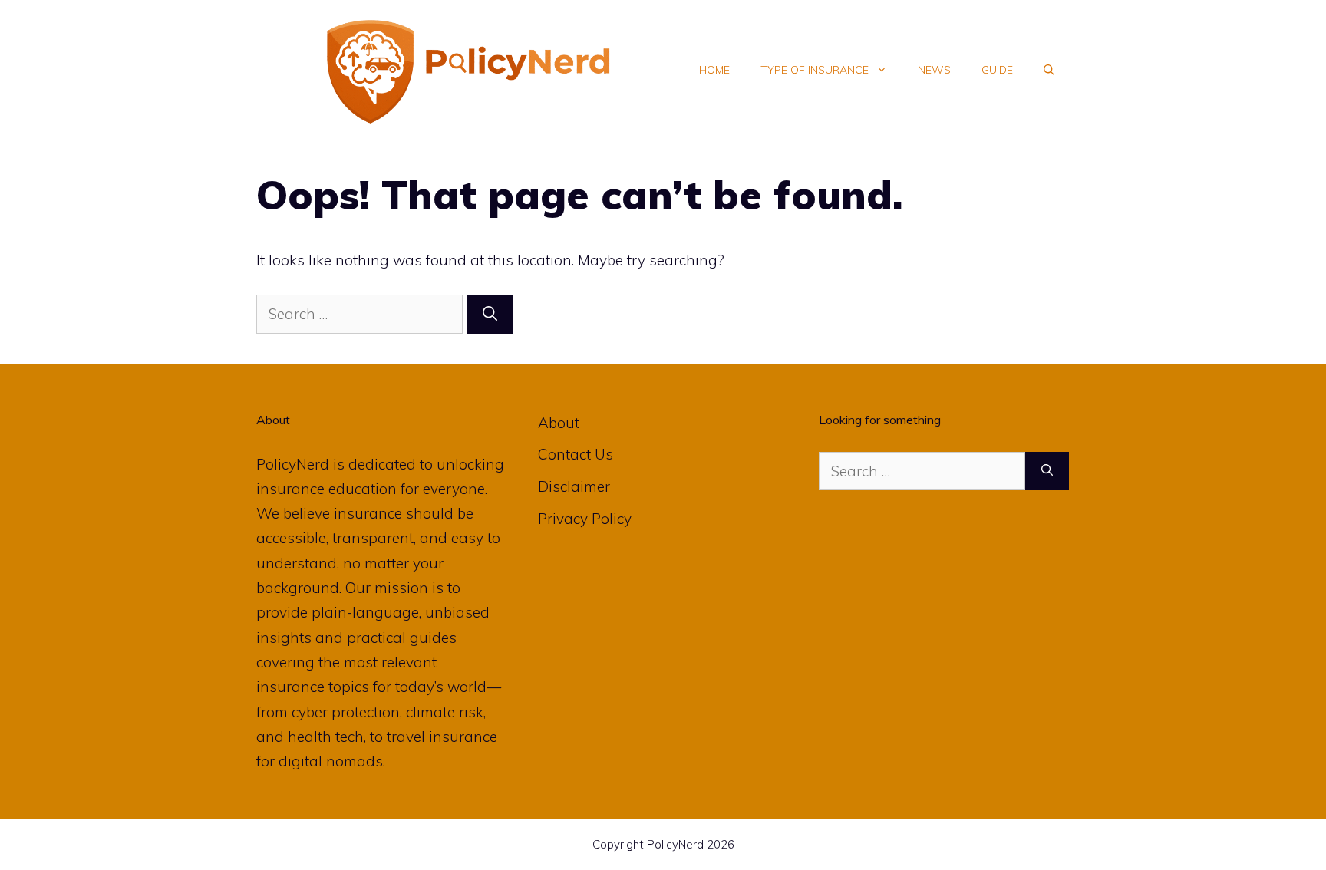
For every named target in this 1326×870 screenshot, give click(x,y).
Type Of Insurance (814, 70)
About (558, 423)
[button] (1049, 70)
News (934, 70)
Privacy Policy (585, 518)
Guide (997, 70)
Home (714, 70)
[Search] (490, 314)
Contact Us (575, 454)
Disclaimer (574, 486)
